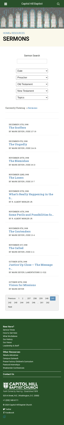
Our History (8, 339)
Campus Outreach (10, 358)
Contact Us (8, 374)
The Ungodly (18, 144)
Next (10, 307)
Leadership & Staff (11, 346)
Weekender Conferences (13, 368)
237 (29, 298)
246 (33, 302)
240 (46, 298)
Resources (18, 33)
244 (21, 302)
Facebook (9, 413)
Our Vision (7, 342)
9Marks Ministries (10, 355)
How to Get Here (10, 333)
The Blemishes (19, 161)
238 (34, 298)
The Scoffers (17, 127)
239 (40, 298)
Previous (11, 298)
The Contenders (20, 231)
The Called (16, 248)
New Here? (8, 326)
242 (9, 302)
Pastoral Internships (11, 365)
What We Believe (10, 336)
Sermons (32, 108)
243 (15, 302)
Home (6, 33)
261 (41, 302)
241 (52, 298)
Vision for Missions (22, 285)
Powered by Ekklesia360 (4, 416)
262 (47, 302)
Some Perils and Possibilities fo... (31, 214)
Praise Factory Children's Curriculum (18, 361)
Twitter (8, 409)
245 (27, 302)
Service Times (9, 330)
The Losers (16, 177)
